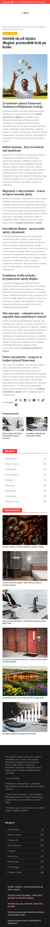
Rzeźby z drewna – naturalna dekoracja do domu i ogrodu (23, 547)
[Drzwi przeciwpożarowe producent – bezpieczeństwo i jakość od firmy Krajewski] (25, 642)
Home (5, 27)
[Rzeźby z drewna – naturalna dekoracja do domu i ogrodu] (25, 530)
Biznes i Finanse (15, 27)
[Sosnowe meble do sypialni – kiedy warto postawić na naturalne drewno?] (25, 566)
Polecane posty (12, 510)
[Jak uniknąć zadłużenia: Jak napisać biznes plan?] (25, 717)
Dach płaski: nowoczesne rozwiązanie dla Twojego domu (23, 698)
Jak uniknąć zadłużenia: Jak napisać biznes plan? (35, 434)
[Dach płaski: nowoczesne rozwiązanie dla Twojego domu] (25, 681)
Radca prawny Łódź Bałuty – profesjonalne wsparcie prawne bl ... (13, 435)
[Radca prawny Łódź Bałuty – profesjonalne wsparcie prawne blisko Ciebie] (25, 604)
